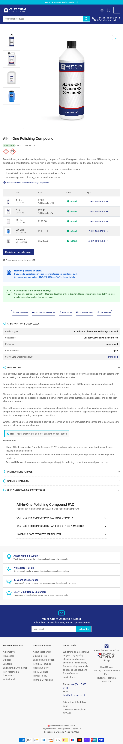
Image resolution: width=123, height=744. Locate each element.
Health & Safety (40, 667)
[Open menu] (116, 10)
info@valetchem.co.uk (74, 695)
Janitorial (7, 664)
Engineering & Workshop (15, 667)
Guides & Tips (40, 656)
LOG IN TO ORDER (96, 201)
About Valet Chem (42, 652)
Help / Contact (40, 672)
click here (49, 274)
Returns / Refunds (42, 664)
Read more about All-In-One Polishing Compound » (28, 182)
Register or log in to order (18, 252)
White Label (9, 679)
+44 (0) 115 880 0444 (47, 277)
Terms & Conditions (43, 679)
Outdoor (7, 659)
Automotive (9, 652)
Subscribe (84, 629)
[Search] (86, 18)
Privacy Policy (40, 675)
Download (113, 357)
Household (8, 656)
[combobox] (46, 19)
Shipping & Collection (43, 659)
